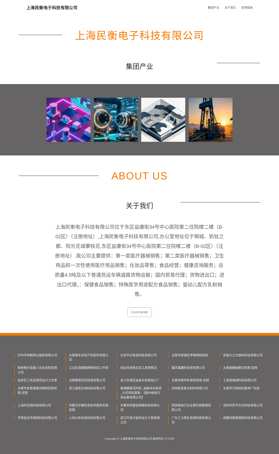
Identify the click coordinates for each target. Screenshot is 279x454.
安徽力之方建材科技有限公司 (242, 355)
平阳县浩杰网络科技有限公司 (37, 417)
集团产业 (213, 7)
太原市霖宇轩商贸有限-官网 (190, 380)
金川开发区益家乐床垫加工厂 (140, 380)
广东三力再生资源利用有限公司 (191, 420)
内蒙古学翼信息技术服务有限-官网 (89, 407)
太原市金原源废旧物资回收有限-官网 (37, 390)
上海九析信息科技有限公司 (87, 417)
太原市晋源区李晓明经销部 (190, 355)
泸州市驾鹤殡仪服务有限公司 (37, 355)
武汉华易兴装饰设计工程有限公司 (140, 420)
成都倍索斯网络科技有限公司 (242, 417)
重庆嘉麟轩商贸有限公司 (188, 367)
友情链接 (247, 7)
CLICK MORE (139, 312)
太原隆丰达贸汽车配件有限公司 (88, 357)
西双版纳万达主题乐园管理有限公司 (191, 407)
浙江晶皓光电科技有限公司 (87, 388)
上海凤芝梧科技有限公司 (34, 405)
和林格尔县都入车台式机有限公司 (37, 370)
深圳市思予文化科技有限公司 (242, 405)
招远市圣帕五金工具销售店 (138, 367)
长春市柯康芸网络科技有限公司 (140, 407)
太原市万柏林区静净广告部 (241, 388)
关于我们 (230, 7)
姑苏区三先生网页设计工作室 (37, 380)
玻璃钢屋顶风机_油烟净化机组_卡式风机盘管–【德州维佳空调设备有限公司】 (141, 393)
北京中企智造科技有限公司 (138, 355)
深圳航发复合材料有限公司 (190, 388)
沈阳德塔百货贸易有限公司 (87, 380)
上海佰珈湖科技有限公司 (239, 380)
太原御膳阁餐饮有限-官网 (240, 367)
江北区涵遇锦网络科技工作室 (88, 367)
